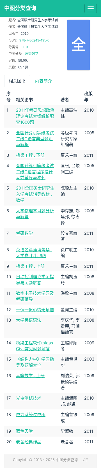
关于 (85, 460)
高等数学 (31, 54)
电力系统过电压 (30, 414)
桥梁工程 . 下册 (30, 155)
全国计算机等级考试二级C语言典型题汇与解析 (35, 138)
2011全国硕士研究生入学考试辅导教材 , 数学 (35, 194)
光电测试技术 (28, 398)
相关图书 (17, 81)
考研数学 (24, 233)
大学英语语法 (28, 320)
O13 (25, 47)
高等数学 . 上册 (30, 375)
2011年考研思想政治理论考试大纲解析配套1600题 (35, 116)
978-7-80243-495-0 (34, 40)
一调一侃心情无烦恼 (35, 309)
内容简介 (43, 81)
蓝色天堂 (24, 431)
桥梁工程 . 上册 (30, 266)
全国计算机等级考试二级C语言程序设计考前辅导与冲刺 (35, 171)
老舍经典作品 (28, 441)
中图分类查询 (20, 8)
